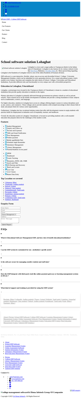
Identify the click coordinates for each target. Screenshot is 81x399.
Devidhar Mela (50, 71)
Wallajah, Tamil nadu (53, 299)
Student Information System (66, 319)
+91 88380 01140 (12, 6)
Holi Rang (34, 71)
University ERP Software (12, 321)
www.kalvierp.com (17, 379)
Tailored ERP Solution (26, 323)
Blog (3, 38)
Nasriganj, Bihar (9, 303)
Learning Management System (57, 317)
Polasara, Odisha (10, 196)
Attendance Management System (32, 321)
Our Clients (6, 30)
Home (4, 22)
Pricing (11, 317)
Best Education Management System (17, 353)
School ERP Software (22, 317)
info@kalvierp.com (14, 2)
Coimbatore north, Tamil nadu (15, 198)
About (5, 317)
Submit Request (6, 224)
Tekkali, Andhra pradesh (36, 301)
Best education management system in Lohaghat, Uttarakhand (43, 51)
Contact (4, 42)
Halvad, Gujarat (10, 186)
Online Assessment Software (28, 319)
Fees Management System (48, 319)
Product (4, 34)
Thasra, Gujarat (39, 299)
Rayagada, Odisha (11, 192)
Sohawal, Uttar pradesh (13, 188)
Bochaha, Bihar (8, 299)
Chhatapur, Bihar (10, 182)
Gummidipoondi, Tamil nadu (14, 190)
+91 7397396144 (16, 381)
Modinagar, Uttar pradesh (18, 301)
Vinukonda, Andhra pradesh (14, 184)
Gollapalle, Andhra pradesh (24, 299)
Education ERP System (52, 321)
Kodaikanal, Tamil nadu (53, 301)
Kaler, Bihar (67, 301)
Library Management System (14, 361)
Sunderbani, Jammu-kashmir (14, 194)
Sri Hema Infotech (19, 396)
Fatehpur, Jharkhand (12, 199)
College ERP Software (38, 317)
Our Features (6, 26)
